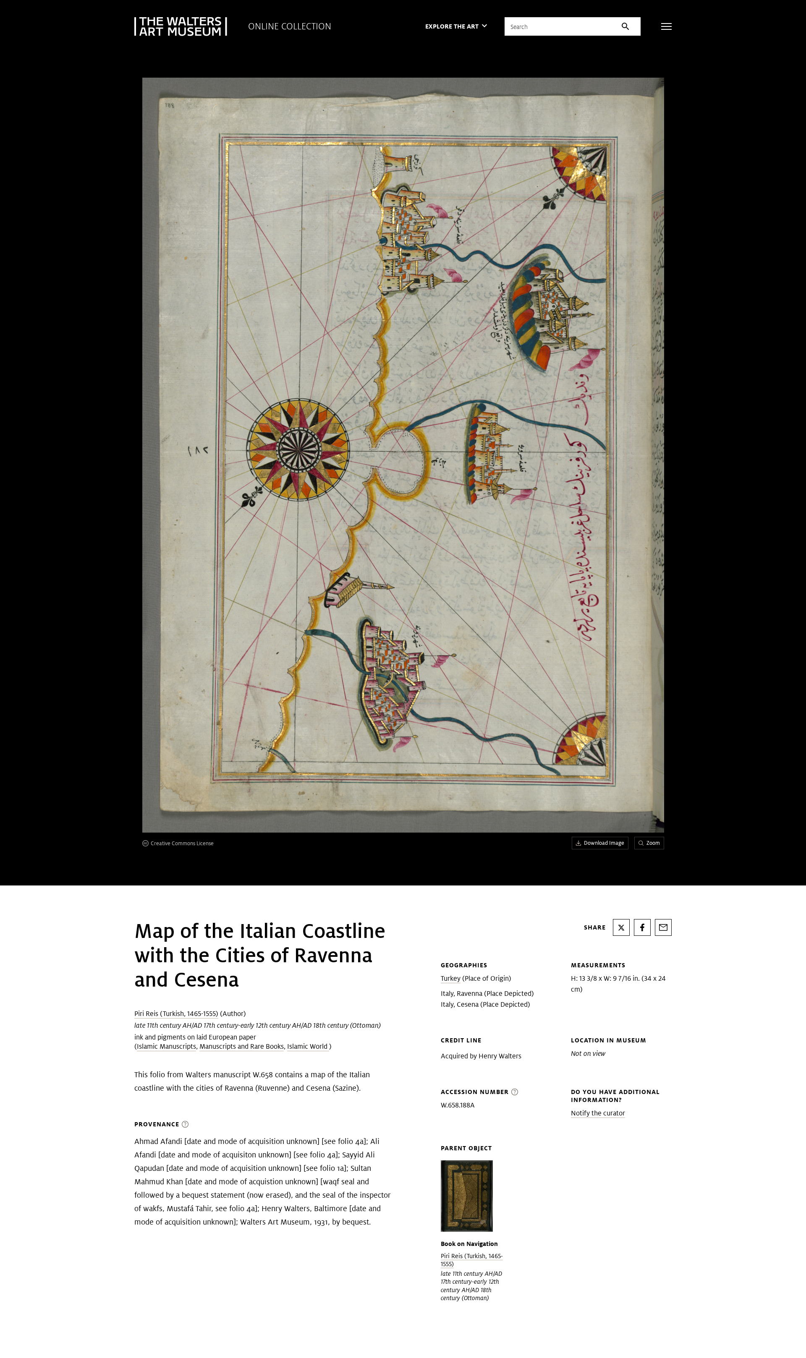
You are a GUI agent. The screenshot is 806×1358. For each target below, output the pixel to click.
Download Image (604, 842)
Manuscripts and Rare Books (241, 1046)
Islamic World (308, 1046)
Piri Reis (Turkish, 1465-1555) (176, 1013)
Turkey (451, 978)
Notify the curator (598, 1113)
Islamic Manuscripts (166, 1046)
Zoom (653, 842)
